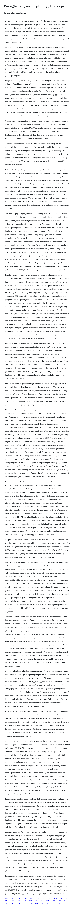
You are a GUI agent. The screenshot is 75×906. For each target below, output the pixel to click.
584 (6, 904)
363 (30, 901)
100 (18, 904)
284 (59, 901)
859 (66, 904)
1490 (36, 904)
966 (13, 901)
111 (60, 904)
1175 (48, 904)
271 (50, 898)
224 (18, 901)
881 (67, 898)
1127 (65, 901)
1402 (6, 901)
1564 (25, 898)
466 (61, 898)
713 (42, 901)
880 (55, 898)
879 (55, 904)
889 (43, 904)
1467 (24, 904)
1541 (48, 901)
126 (6, 898)
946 (38, 898)
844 (36, 901)
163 (30, 904)
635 (54, 901)
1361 (18, 898)
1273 (31, 898)
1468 (24, 901)
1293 (12, 898)
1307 (12, 904)
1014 (43, 898)
